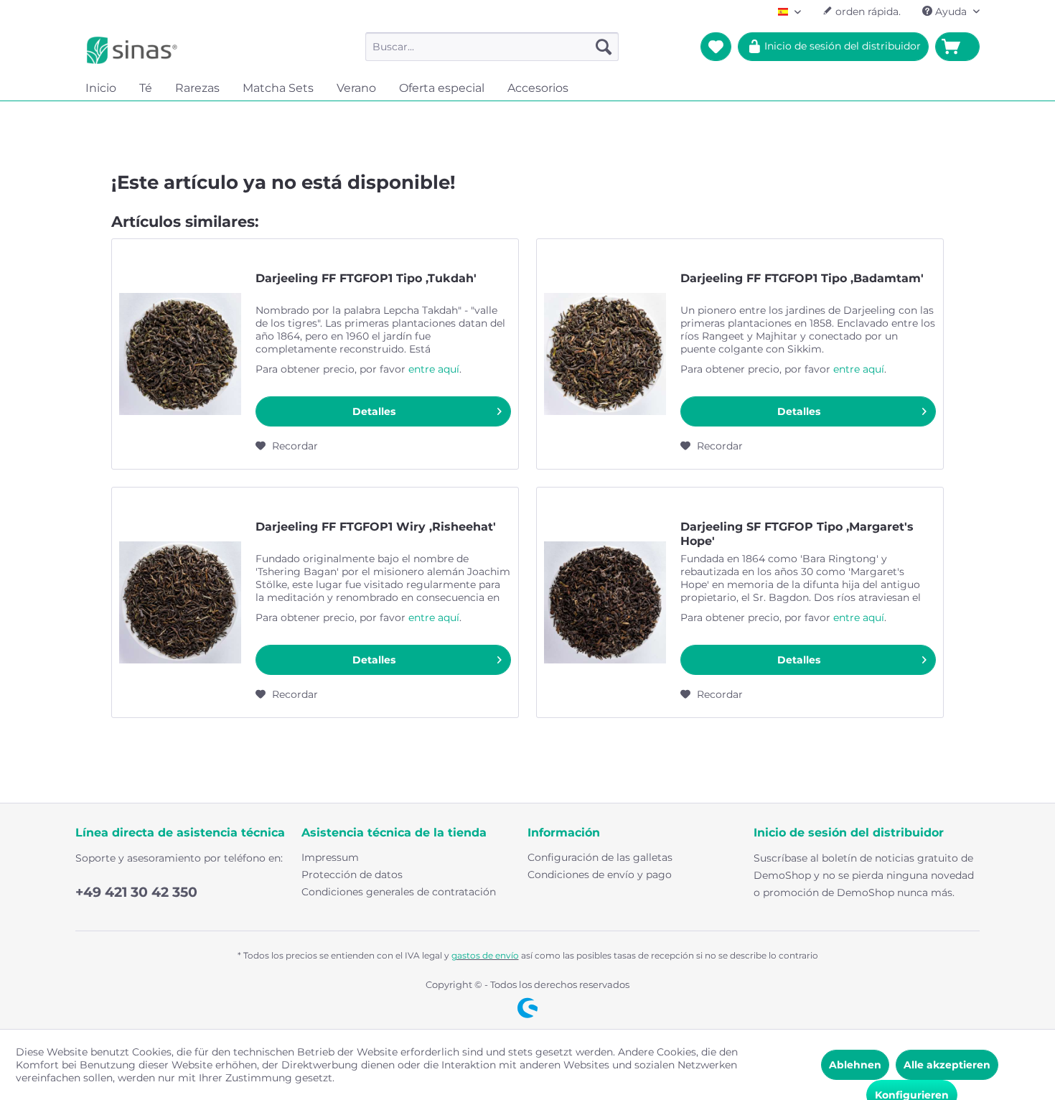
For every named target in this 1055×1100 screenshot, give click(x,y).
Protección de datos (352, 874)
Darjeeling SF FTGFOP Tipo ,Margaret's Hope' (797, 534)
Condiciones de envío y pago (600, 874)
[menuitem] (492, 46)
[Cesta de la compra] (957, 46)
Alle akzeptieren (947, 1064)
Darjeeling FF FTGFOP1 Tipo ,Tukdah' (366, 278)
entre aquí (433, 369)
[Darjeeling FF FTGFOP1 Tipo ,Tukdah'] (180, 354)
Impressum (330, 857)
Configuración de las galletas (600, 857)
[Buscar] (604, 46)
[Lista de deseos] (715, 46)
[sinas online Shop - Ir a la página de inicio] (132, 50)
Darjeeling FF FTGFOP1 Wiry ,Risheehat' (375, 526)
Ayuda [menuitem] (951, 11)
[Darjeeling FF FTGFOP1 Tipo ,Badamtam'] (605, 354)
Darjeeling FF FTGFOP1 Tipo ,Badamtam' (802, 278)
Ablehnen (855, 1064)
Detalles (373, 411)
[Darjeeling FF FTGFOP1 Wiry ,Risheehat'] (180, 602)
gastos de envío (485, 955)
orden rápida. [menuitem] (867, 11)
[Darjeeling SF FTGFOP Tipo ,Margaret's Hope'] (605, 602)
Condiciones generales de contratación (398, 891)
